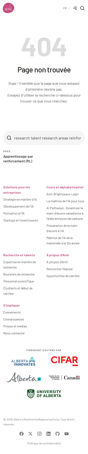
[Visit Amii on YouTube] (66, 434)
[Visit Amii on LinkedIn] (48, 434)
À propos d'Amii (57, 255)
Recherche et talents (19, 255)
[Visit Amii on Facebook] (21, 434)
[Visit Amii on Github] (57, 434)
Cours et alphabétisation (64, 187)
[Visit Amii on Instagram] (39, 434)
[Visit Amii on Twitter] (30, 434)
